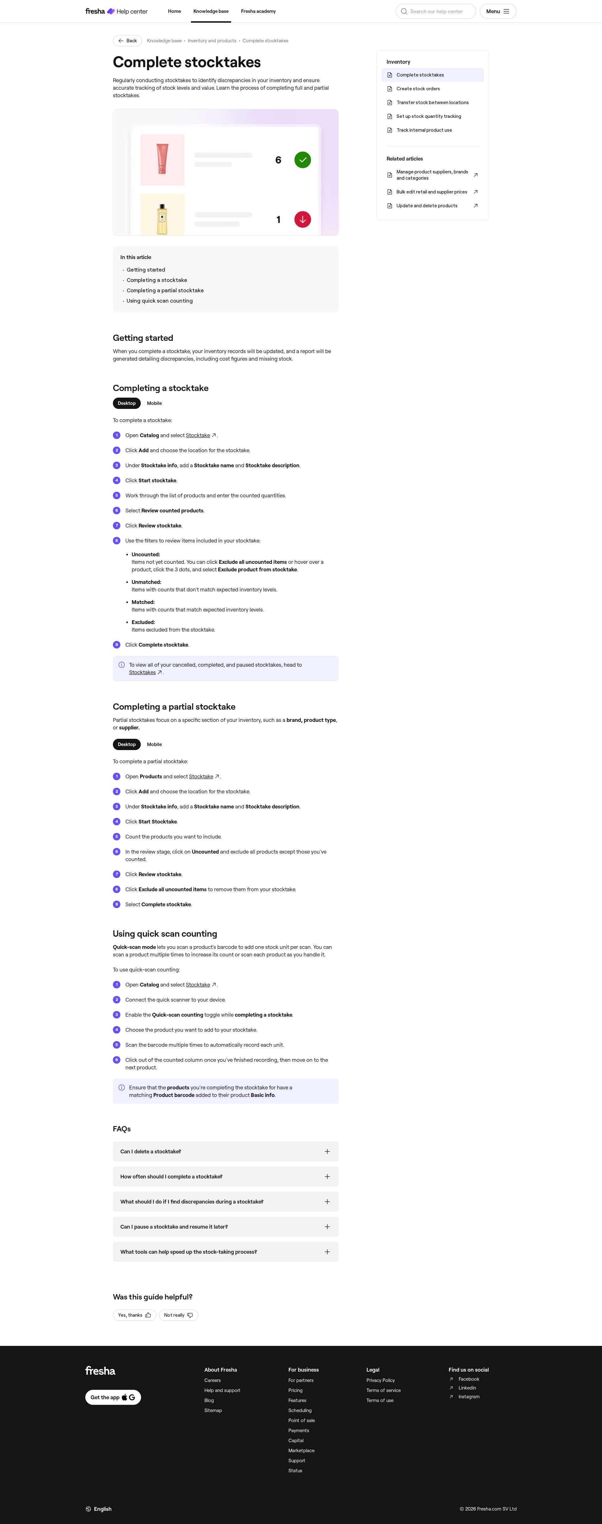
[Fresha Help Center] (116, 11)
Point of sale (301, 1420)
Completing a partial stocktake (165, 290)
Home (174, 11)
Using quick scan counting (160, 301)
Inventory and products (212, 40)
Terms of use (380, 1400)
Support (296, 1460)
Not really (174, 1315)
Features (297, 1400)
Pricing (295, 1390)
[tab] (127, 403)
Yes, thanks (130, 1315)
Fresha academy (258, 11)
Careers (212, 1380)
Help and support (222, 1390)
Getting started (146, 270)
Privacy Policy (381, 1380)
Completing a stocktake (157, 280)
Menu (493, 11)
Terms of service (384, 1390)
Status (295, 1470)
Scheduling (300, 1410)
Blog (209, 1400)
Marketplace (301, 1450)
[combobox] (436, 11)
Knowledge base (211, 11)
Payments (298, 1430)
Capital (296, 1440)
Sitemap (213, 1410)
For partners (301, 1380)
